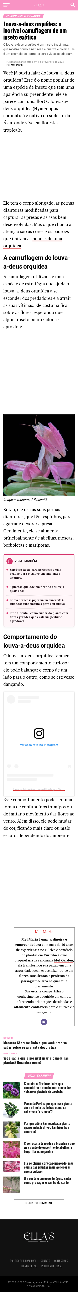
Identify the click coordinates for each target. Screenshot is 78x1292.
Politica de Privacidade (23, 1261)
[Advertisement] (39, 168)
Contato (45, 1261)
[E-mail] (44, 1022)
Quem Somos (61, 1261)
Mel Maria (16, 64)
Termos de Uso (29, 1266)
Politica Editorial (51, 1266)
